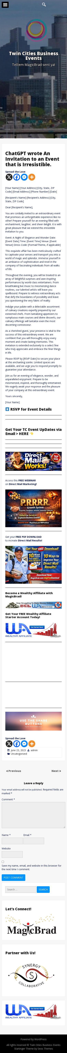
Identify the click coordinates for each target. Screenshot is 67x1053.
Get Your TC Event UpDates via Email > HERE (33, 431)
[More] (31, 177)
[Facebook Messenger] (24, 177)
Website (6, 848)
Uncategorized (19, 753)
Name (6, 835)
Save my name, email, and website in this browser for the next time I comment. (31, 867)
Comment (8, 799)
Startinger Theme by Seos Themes (33, 1048)
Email (27, 835)
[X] (9, 177)
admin (34, 750)
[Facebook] (16, 177)
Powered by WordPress (33, 1039)
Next (55, 771)
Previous (14, 771)
